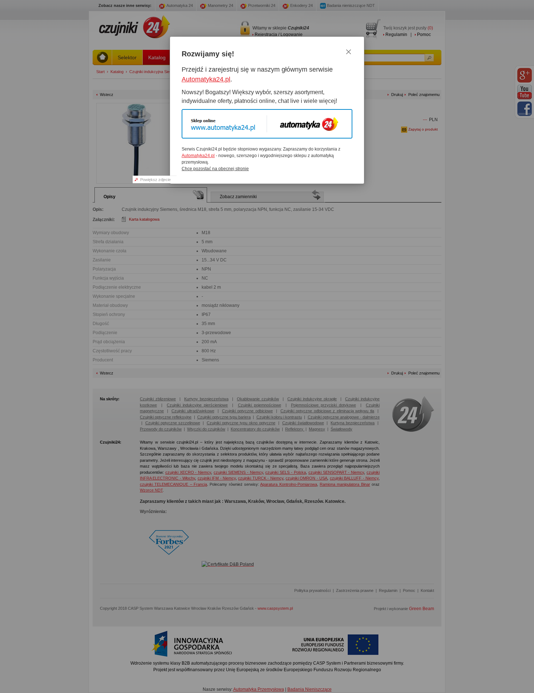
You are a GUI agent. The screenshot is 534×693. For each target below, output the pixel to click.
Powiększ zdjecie (155, 179)
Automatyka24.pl (206, 79)
